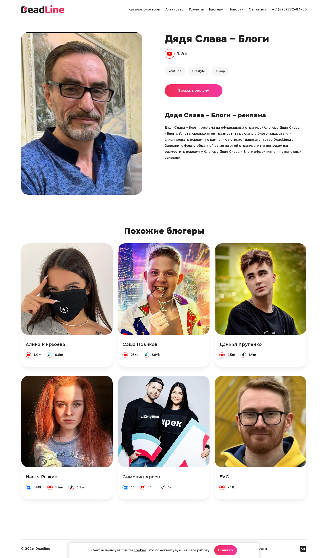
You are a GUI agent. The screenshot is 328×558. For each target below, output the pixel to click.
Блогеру (216, 9)
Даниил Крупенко (240, 344)
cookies (140, 550)
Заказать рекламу (193, 90)
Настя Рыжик (41, 476)
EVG (224, 476)
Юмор (220, 71)
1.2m (182, 53)
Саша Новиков (140, 344)
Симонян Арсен (141, 476)
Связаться (258, 9)
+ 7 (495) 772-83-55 (289, 9)
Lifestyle (198, 71)
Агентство (174, 9)
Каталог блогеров (144, 9)
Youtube (174, 71)
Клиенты (196, 9)
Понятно (225, 550)
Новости (235, 9)
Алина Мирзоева (45, 344)
